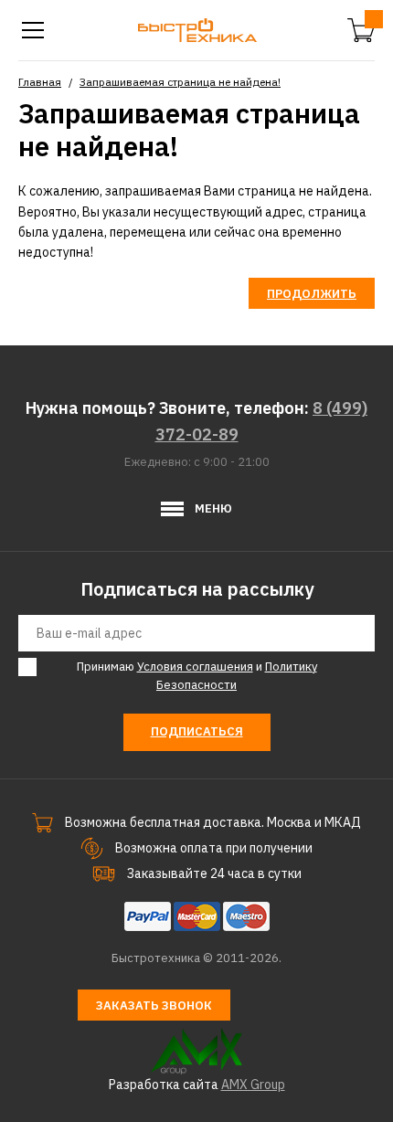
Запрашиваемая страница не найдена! (180, 82)
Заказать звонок (154, 1005)
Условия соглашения (195, 666)
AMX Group (253, 1084)
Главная (39, 82)
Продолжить (311, 294)
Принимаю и (197, 676)
